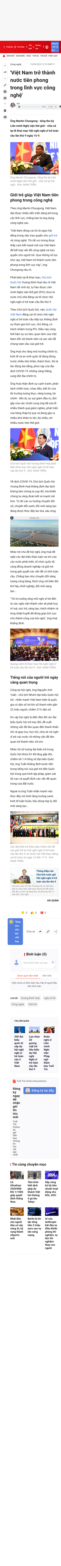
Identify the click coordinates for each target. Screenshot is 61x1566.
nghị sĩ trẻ (49, 998)
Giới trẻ (32, 1004)
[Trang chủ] (3, 56)
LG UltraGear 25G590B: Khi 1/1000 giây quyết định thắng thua (16, 1192)
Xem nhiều (20, 56)
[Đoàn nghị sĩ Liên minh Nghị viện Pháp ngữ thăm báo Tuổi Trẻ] (49, 1029)
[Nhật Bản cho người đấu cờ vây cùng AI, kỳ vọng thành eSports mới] (17, 1211)
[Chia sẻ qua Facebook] (40, 931)
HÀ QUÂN (53, 900)
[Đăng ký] (39, 1090)
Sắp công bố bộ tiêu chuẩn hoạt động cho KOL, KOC (51, 1189)
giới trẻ (53, 235)
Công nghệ (15, 64)
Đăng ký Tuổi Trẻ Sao (55, 47)
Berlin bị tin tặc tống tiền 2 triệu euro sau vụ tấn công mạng (34, 1227)
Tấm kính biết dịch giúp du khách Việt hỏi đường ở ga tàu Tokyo (34, 1192)
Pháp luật (53, 56)
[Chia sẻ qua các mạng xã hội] (55, 931)
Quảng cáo (38, 47)
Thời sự (35, 56)
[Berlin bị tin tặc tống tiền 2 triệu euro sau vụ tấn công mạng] (34, 1211)
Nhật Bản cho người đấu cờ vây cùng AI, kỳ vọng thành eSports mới (16, 1228)
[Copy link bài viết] (48, 931)
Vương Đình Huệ (30, 998)
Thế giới (43, 56)
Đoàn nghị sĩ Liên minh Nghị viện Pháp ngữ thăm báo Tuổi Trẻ (49, 1053)
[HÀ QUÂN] (12, 105)
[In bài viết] (5, 117)
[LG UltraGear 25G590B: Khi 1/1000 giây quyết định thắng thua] (17, 1175)
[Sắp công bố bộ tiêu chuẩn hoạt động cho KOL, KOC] (52, 1175)
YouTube (20, 47)
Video (28, 56)
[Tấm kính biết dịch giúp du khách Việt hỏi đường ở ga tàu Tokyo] (34, 1175)
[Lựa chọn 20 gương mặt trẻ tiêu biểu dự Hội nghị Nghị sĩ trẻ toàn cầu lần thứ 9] (34, 1029)
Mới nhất (11, 56)
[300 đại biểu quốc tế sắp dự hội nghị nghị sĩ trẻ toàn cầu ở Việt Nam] (19, 1029)
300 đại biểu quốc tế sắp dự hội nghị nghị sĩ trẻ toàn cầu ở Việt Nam (19, 1051)
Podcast (9, 47)
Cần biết (30, 47)
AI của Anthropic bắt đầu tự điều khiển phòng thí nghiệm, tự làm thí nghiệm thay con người (51, 1233)
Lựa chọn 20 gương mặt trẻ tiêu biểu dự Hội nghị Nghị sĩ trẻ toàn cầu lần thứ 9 (34, 1053)
